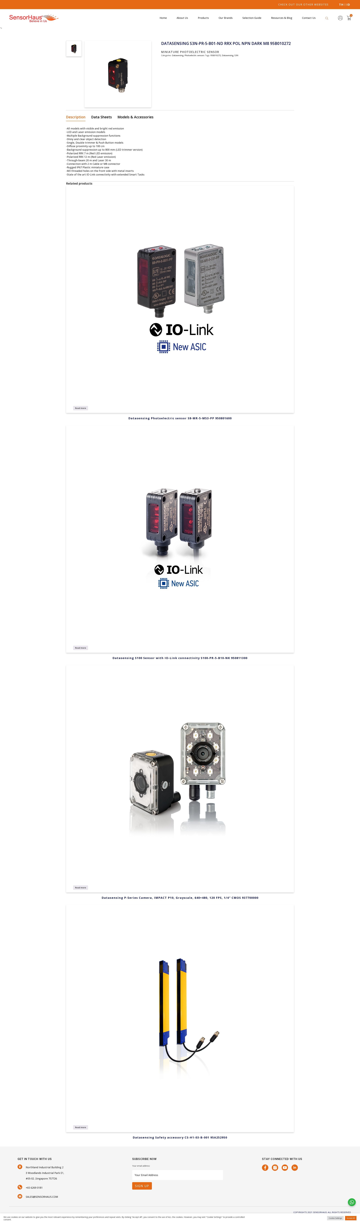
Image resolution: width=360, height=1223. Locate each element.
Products (203, 18)
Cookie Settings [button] (335, 1218)
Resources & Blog (281, 18)
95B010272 (215, 55)
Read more (80, 408)
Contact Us (309, 18)
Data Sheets (101, 117)
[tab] (77, 117)
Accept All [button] (351, 1218)
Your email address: (141, 1165)
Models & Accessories (135, 117)
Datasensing (177, 55)
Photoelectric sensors (194, 55)
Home (163, 18)
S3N (236, 55)
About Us (182, 18)
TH (341, 4)
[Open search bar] (326, 18)
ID (348, 4)
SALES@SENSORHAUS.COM (42, 1196)
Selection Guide (251, 18)
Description (76, 117)
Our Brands (226, 18)
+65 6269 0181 (34, 1187)
